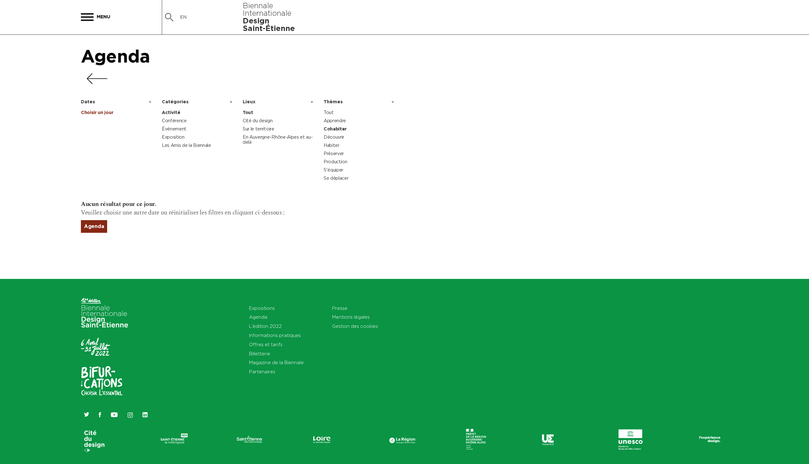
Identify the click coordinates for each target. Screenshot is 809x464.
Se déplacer (336, 178)
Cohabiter (335, 128)
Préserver (334, 153)
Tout (248, 112)
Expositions (262, 308)
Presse (339, 308)
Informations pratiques (275, 335)
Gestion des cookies (355, 326)
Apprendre (335, 120)
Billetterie (259, 353)
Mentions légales (351, 317)
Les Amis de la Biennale (186, 145)
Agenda (115, 56)
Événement (174, 128)
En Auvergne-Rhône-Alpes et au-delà (278, 139)
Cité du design (258, 120)
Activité (171, 112)
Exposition (173, 137)
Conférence (174, 120)
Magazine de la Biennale (276, 362)
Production (335, 161)
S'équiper (333, 169)
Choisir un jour (97, 112)
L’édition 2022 (265, 326)
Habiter (331, 145)
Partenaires (262, 371)
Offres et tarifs (266, 344)
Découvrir (334, 137)
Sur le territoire (258, 128)
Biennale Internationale (269, 16)
